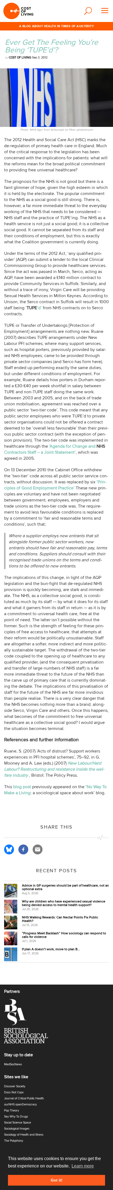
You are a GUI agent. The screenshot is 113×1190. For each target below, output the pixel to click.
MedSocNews (13, 1064)
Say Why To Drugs (16, 1116)
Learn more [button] (83, 1166)
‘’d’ (34, 308)
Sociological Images (16, 1128)
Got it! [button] (57, 1180)
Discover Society (14, 1086)
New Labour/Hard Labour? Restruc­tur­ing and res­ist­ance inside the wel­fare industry (54, 769)
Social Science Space (17, 1122)
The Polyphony (13, 1140)
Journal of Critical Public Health (24, 1098)
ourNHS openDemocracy (20, 1104)
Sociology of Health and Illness (23, 1134)
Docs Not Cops (14, 1092)
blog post (22, 787)
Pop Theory (11, 1110)
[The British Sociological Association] (29, 1023)
